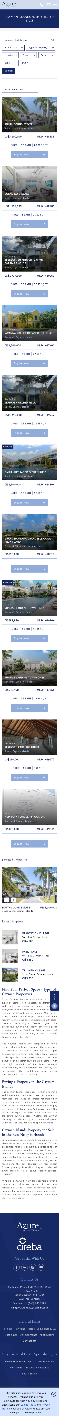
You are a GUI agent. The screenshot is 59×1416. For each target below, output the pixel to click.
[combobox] (13, 47)
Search (9, 70)
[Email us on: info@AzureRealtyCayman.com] (48, 4)
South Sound (29, 1373)
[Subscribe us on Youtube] (41, 1267)
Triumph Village (33, 970)
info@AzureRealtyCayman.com (29, 1307)
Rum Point (16, 1367)
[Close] (53, 1394)
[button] (13, 900)
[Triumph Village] (10, 975)
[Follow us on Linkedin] (24, 1267)
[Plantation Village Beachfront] (10, 937)
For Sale (7, 1328)
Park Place (30, 951)
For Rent (20, 1328)
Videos (54, 997)
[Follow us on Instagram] (33, 1267)
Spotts (32, 1361)
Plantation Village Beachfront (35, 933)
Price (25, 55)
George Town (46, 1361)
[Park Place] (10, 956)
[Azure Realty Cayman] (10, 5)
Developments (28, 1334)
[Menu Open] (55, 4)
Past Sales (11, 1334)
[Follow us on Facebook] (16, 1267)
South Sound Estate (16, 907)
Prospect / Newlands (37, 1367)
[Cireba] (29, 1249)
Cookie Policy (28, 1404)
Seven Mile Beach (15, 1361)
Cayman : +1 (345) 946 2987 (29, 1303)
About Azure (47, 1334)
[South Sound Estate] (29, 885)
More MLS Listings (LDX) (42, 1328)
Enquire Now (21, 154)
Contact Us (29, 1340)
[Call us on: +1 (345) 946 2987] (41, 4)
